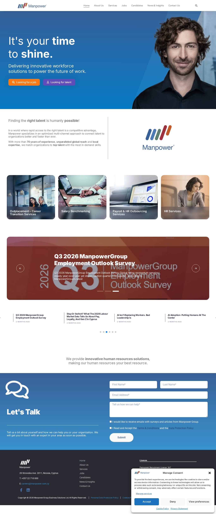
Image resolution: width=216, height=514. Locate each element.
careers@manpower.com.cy (35, 483)
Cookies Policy (129, 497)
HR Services (172, 211)
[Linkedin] (28, 490)
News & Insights (156, 5)
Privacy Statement (179, 508)
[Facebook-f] (21, 490)
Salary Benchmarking (75, 211)
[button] (209, 472)
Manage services (144, 493)
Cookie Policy (162, 508)
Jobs (124, 5)
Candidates (137, 5)
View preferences (199, 501)
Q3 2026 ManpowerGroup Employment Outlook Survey (94, 260)
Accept (147, 501)
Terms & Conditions (148, 428)
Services (112, 5)
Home (86, 5)
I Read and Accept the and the (153, 428)
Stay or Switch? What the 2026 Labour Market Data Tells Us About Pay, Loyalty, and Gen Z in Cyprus (87, 316)
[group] (31, 197)
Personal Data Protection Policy (104, 497)
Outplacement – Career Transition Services (25, 213)
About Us (98, 5)
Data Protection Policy (181, 428)
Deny (173, 501)
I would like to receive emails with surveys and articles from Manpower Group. (155, 421)
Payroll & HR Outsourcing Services (130, 213)
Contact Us (174, 5)
